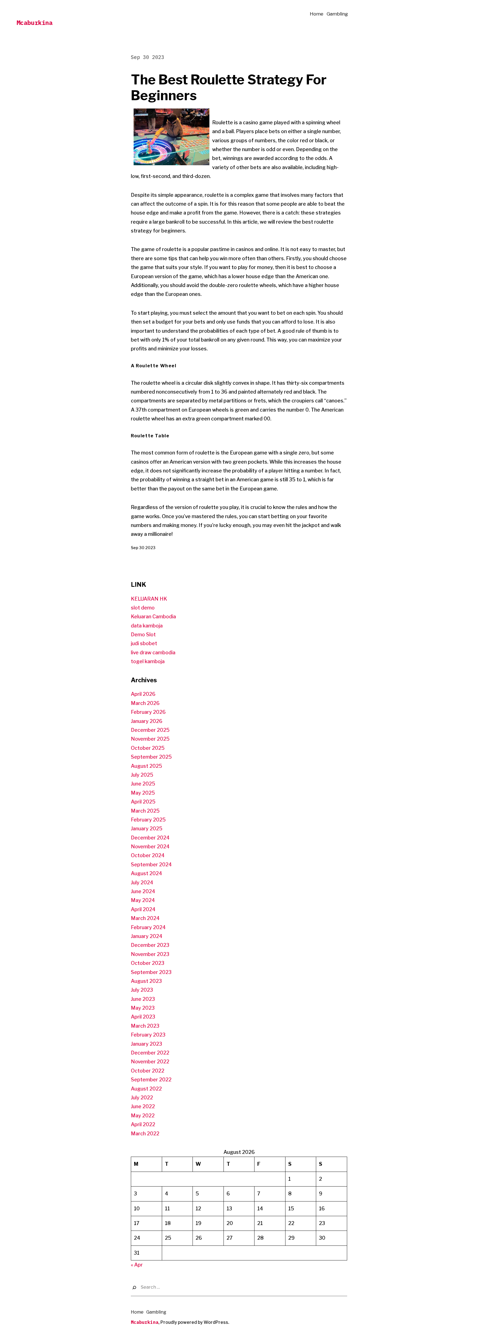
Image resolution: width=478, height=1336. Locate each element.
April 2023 (143, 1017)
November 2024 (150, 846)
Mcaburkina (35, 23)
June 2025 (143, 784)
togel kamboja (148, 661)
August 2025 (146, 766)
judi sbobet (144, 643)
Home (316, 14)
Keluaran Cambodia (153, 616)
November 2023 (150, 954)
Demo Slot (143, 634)
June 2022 (143, 1106)
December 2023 (150, 945)
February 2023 (148, 1035)
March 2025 (145, 811)
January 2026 (146, 721)
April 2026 (143, 694)
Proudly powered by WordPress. (194, 1322)
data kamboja (147, 626)
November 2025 (150, 739)
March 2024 (145, 918)
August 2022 (146, 1089)
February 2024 (148, 927)
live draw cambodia (153, 652)
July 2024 (142, 882)
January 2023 (146, 1044)
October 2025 (148, 748)
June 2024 (143, 891)
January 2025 (146, 828)
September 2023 (151, 972)
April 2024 (143, 909)
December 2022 (150, 1053)
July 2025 (142, 775)
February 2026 (148, 712)
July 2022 (142, 1097)
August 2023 (146, 981)
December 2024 (150, 838)
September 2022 (151, 1079)
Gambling (337, 14)
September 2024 (151, 864)
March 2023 (145, 1026)
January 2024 (146, 936)
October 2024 (148, 855)
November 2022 (150, 1061)
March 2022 (145, 1133)
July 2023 (142, 990)
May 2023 (143, 1008)
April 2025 (143, 802)
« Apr (137, 1265)
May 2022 (143, 1115)
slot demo (143, 608)
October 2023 (147, 963)
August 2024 (146, 873)
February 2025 (148, 820)
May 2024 (143, 900)
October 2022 (147, 1071)
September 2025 (151, 757)
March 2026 (145, 703)
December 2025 (150, 730)
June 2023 (143, 999)
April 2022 (143, 1124)
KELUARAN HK (149, 599)
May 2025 (143, 793)
